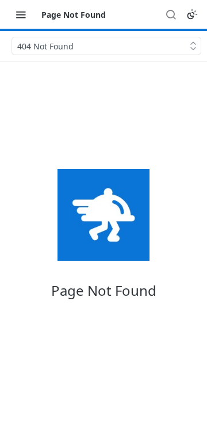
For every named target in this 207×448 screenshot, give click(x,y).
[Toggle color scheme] (192, 14)
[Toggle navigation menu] (21, 14)
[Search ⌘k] (171, 14)
